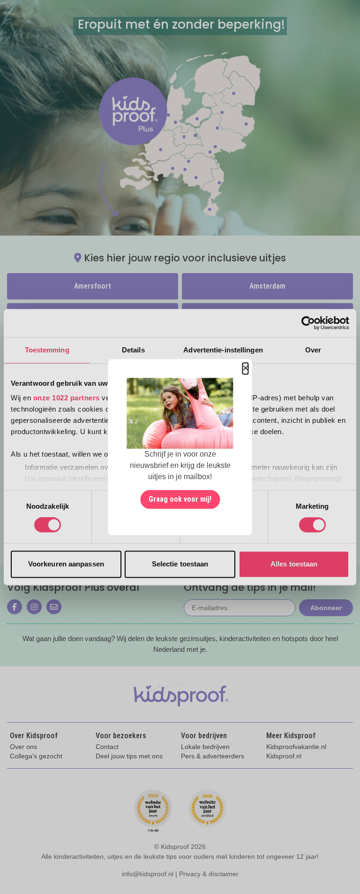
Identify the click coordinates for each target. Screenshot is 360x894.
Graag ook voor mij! (180, 499)
